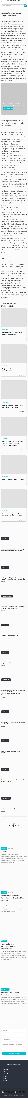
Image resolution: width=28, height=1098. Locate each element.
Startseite (5, 1069)
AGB (4, 1071)
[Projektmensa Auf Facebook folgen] (8, 1091)
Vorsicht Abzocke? (8, 1083)
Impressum (6, 1078)
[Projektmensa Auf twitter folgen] (20, 1091)
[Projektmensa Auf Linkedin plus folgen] (8, 1092)
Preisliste (5, 1081)
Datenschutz (6, 1074)
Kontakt (5, 1076)
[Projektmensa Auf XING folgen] (20, 1092)
